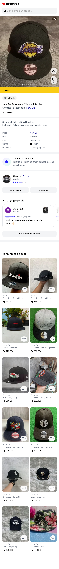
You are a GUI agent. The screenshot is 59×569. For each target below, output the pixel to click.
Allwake (17, 176)
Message (43, 190)
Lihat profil (15, 190)
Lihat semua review (29, 233)
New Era (30, 107)
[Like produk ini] (24, 289)
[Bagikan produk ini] (54, 71)
